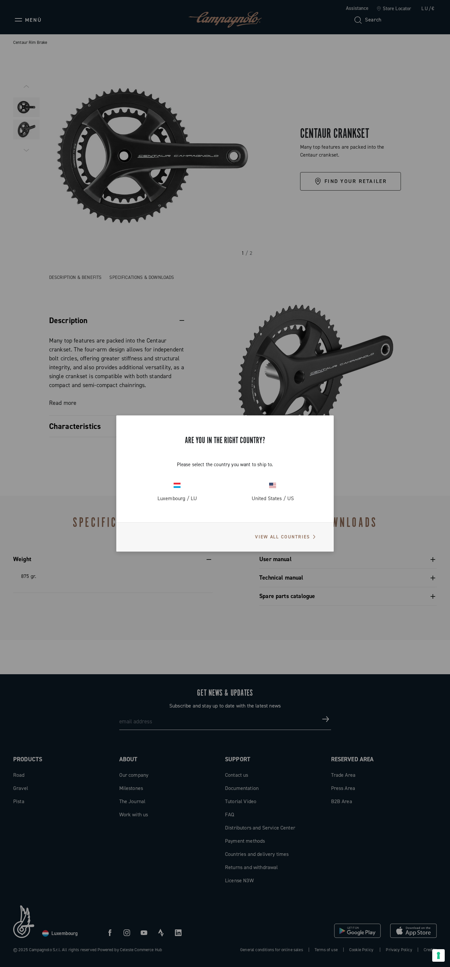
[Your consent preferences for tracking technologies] (438, 955)
